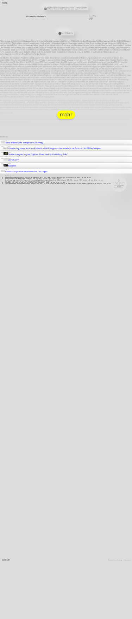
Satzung (87, 39)
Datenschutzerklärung (115, 560)
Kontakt (87, 30)
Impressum (127, 560)
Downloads (88, 41)
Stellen (87, 34)
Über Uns (87, 28)
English (87, 43)
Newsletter (88, 32)
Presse (87, 37)
